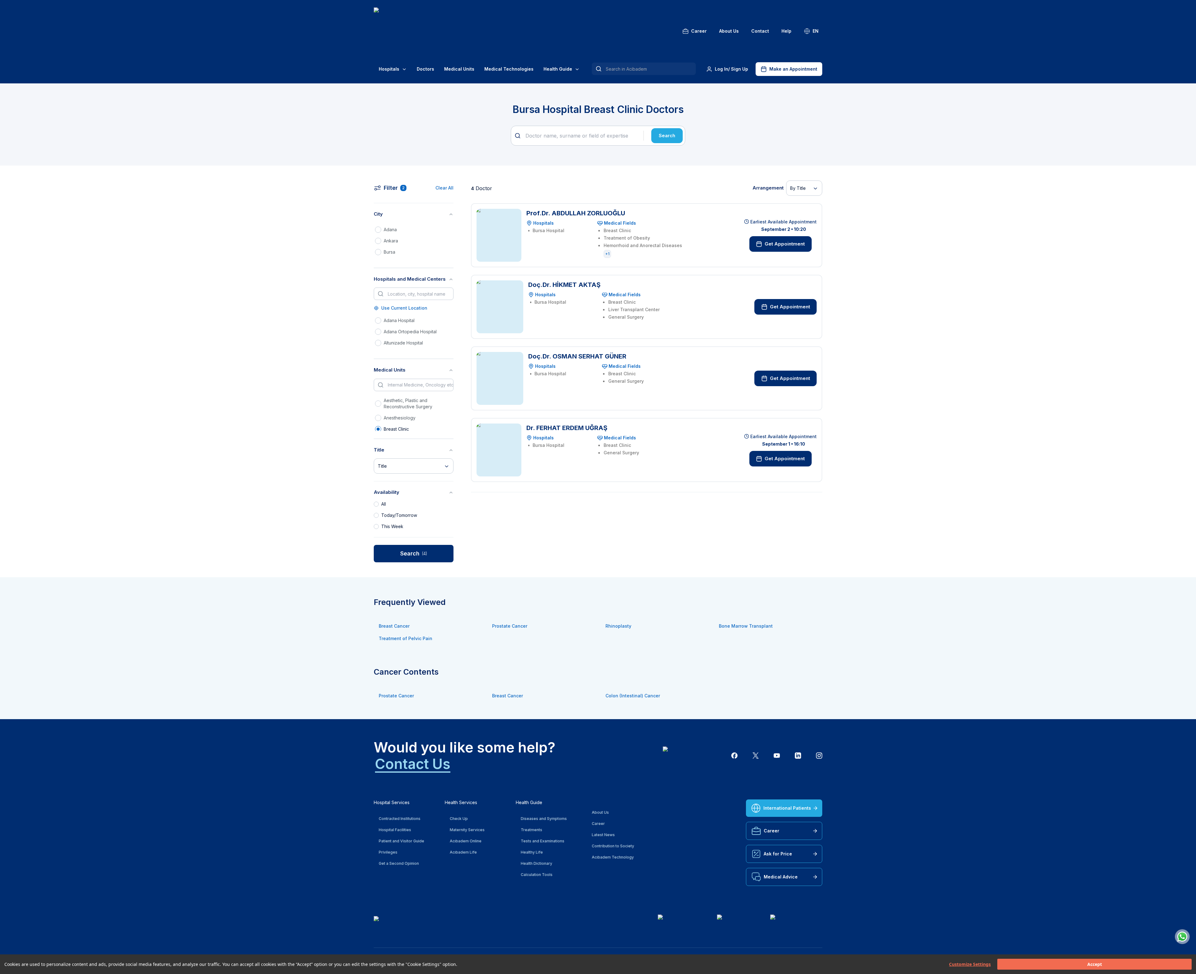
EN (816, 31)
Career (699, 31)
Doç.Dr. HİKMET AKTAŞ (564, 284)
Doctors (425, 69)
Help (786, 31)
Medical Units (459, 69)
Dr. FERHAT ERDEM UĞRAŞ (566, 428)
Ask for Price (778, 853)
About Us (729, 31)
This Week (392, 526)
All (383, 504)
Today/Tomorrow (399, 515)
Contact (760, 31)
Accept (1094, 964)
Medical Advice (781, 876)
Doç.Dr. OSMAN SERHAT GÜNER (577, 356)
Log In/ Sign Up (731, 69)
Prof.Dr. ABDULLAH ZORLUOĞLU (575, 213)
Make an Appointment (793, 69)
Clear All (444, 187)
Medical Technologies (509, 69)
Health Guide (557, 69)
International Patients (787, 808)
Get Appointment (785, 244)
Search (667, 135)
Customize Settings (970, 964)
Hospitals (389, 69)
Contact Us (412, 764)
